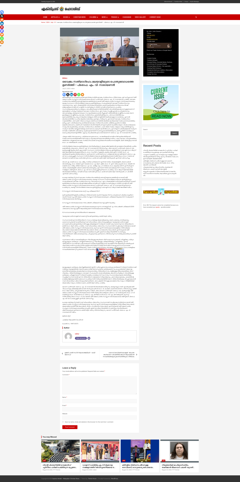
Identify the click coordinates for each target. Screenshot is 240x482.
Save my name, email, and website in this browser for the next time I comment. (89, 422)
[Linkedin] (71, 94)
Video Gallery (140, 17)
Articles (54, 17)
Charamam (127, 17)
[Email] (88, 338)
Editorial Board (168, 1)
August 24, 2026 (47, 470)
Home (45, 17)
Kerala (64, 78)
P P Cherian (56, 470)
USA (44, 460)
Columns (92, 17)
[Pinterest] (75, 94)
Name (64, 397)
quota (157, 207)
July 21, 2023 (66, 88)
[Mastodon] (2, 31)
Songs (186, 1)
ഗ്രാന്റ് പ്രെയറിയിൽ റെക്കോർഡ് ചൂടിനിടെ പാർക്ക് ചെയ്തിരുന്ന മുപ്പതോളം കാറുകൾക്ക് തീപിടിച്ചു (60, 467)
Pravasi (114, 17)
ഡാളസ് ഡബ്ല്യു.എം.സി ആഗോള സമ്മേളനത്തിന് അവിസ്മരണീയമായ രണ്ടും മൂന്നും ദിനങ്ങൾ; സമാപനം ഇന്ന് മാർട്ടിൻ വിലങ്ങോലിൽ (160, 156)
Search (145, 129)
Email (64, 405)
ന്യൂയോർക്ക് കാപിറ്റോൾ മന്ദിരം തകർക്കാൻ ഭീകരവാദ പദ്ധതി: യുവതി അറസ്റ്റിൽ (177, 467)
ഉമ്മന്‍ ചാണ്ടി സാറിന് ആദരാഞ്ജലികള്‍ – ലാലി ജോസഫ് (80, 353)
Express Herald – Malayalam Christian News (65, 478)
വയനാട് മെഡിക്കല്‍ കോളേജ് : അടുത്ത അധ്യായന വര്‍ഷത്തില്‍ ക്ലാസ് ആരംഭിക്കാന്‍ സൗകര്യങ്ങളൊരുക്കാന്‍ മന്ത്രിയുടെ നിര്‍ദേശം (118, 354)
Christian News (79, 17)
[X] (67, 94)
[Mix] (2, 35)
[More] (82, 94)
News (104, 17)
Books (65, 17)
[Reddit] (2, 20)
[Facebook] (64, 94)
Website (64, 414)
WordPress (114, 478)
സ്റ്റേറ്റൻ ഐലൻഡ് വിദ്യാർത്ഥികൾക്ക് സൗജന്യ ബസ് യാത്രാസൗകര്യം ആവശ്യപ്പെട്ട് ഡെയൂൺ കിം (159, 173)
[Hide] (1, 46)
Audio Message (194, 1)
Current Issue (155, 17)
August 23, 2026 (127, 470)
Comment (66, 375)
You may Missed (50, 437)
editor (73, 88)
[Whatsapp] (78, 94)
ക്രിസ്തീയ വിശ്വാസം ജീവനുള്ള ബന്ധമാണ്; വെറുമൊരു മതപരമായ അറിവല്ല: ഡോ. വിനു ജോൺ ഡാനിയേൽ (158, 163)
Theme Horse (92, 478)
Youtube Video (178, 1)
